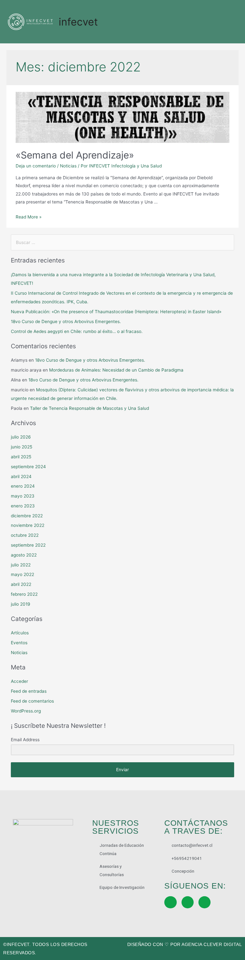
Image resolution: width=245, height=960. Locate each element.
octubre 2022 (25, 535)
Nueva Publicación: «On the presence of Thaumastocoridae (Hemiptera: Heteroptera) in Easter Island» (116, 311)
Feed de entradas (29, 691)
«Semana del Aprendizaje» (75, 155)
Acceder (19, 681)
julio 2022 (21, 564)
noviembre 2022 (27, 525)
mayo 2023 (22, 495)
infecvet (78, 22)
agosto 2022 (24, 555)
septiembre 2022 (28, 545)
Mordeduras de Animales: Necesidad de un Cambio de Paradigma (116, 370)
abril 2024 (21, 476)
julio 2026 (21, 436)
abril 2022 (21, 584)
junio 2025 (21, 446)
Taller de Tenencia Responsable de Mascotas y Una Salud (89, 408)
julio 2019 (20, 604)
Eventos (19, 642)
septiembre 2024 (28, 466)
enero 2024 (23, 486)
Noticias (68, 165)
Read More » (28, 216)
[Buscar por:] (122, 242)
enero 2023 (23, 505)
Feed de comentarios (32, 701)
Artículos (20, 632)
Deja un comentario (36, 165)
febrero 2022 (24, 594)
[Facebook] (170, 902)
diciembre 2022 (27, 515)
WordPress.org (26, 710)
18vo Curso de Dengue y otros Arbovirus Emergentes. (66, 321)
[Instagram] (188, 902)
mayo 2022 (22, 574)
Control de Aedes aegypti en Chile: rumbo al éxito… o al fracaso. (77, 331)
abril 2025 (21, 456)
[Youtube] (204, 902)
